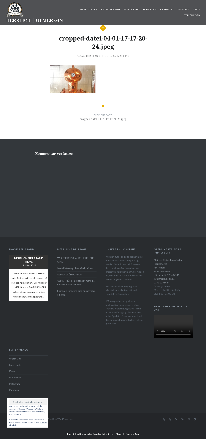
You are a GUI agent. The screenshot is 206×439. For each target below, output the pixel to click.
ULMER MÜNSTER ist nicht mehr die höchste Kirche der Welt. (76, 282)
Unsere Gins (15, 358)
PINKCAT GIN (132, 9)
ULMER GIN (150, 9)
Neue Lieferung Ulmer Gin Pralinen (75, 268)
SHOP (196, 9)
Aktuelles (167, 9)
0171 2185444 (161, 282)
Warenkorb (192, 15)
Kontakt (183, 9)
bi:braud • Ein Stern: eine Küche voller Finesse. (76, 292)
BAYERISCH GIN (110, 9)
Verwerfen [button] (133, 434)
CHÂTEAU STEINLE (97, 56)
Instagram (14, 383)
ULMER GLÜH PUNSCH (69, 274)
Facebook (14, 390)
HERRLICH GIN (89, 9)
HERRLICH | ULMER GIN (34, 20)
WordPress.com (65, 419)
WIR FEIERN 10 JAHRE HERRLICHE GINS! (75, 260)
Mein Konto (15, 365)
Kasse (12, 371)
